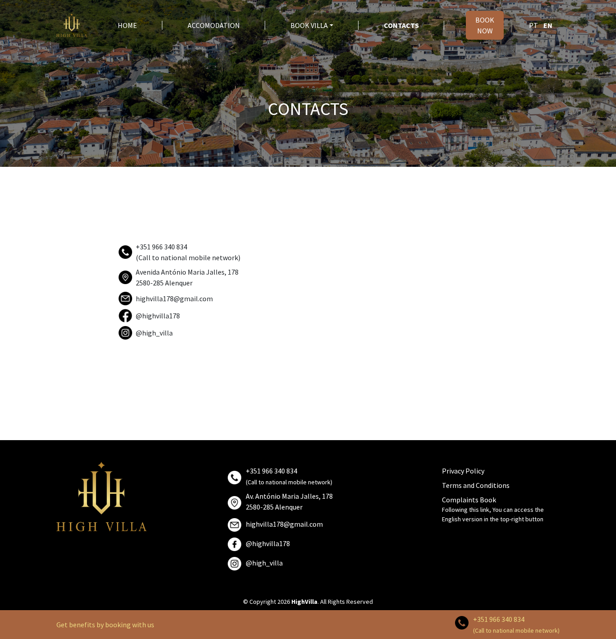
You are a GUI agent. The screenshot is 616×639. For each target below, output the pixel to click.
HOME (127, 25)
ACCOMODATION (214, 25)
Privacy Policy (463, 470)
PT (533, 25)
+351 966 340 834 (498, 619)
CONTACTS (401, 25)
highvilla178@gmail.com (174, 298)
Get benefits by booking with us (105, 624)
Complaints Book (469, 499)
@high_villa (154, 332)
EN (547, 25)
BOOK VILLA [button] (309, 25)
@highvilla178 (158, 315)
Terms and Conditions (476, 485)
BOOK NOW (484, 25)
